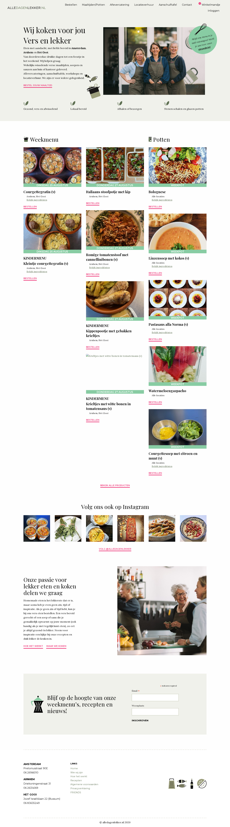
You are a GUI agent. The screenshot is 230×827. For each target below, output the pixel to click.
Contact (187, 4)
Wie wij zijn (76, 772)
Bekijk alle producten (115, 485)
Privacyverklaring (80, 788)
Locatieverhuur (144, 4)
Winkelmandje (211, 4)
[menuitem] (70, 5)
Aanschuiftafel (168, 4)
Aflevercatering (119, 4)
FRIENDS (75, 792)
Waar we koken (56, 646)
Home (74, 768)
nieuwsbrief (204, 48)
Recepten (76, 780)
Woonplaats (138, 705)
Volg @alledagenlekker (115, 548)
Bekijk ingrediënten (37, 199)
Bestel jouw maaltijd (37, 85)
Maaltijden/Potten (93, 4)
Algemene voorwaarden (84, 784)
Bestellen (71, 4)
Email (136, 691)
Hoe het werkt (33, 646)
